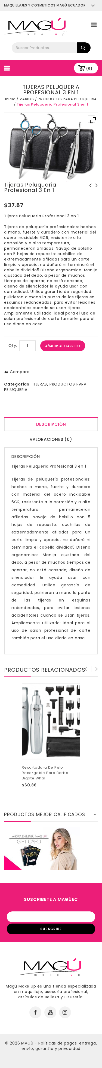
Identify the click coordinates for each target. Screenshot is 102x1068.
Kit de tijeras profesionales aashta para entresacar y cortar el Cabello (95, 196)
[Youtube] (50, 1012)
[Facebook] (35, 1012)
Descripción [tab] (51, 424)
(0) (89, 68)
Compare (19, 371)
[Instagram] (65, 1012)
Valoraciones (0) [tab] (51, 439)
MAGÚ (28, 1043)
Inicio (10, 99)
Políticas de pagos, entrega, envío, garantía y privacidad (59, 1045)
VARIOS (27, 99)
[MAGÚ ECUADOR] (35, 26)
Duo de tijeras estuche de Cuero (89, 191)
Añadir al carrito (62, 346)
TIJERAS (39, 384)
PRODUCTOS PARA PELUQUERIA (67, 99)
